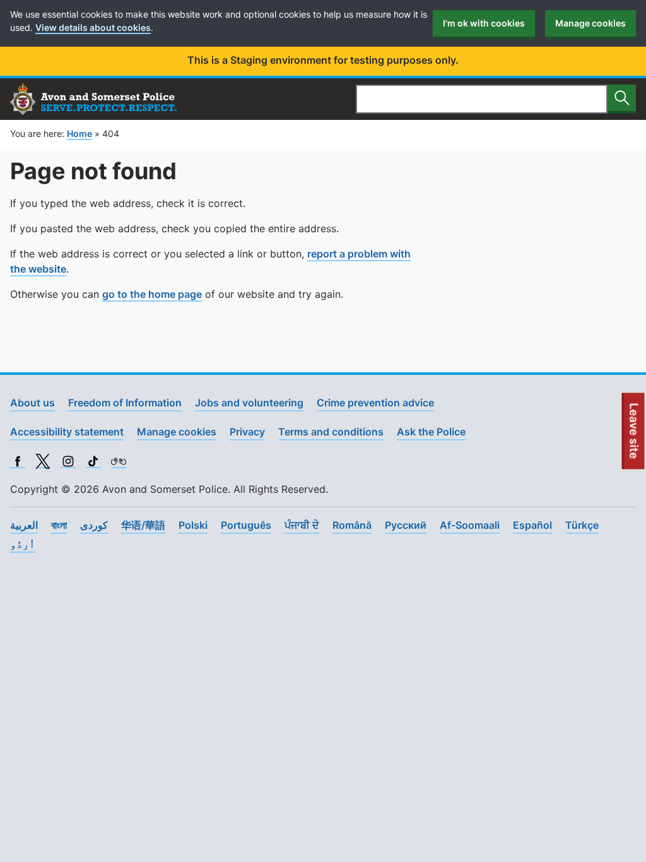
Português (246, 525)
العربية (24, 525)
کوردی (94, 525)
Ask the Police (431, 431)
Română (352, 525)
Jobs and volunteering (249, 402)
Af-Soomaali (470, 525)
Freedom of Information (125, 402)
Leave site (635, 436)
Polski (193, 525)
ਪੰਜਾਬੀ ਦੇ (302, 525)
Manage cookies (590, 23)
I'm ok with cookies (484, 23)
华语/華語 (143, 525)
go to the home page (152, 294)
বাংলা (59, 525)
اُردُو (22, 544)
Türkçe (582, 525)
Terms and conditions (331, 431)
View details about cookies (93, 27)
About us (32, 402)
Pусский (405, 525)
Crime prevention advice (375, 402)
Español (532, 525)
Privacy (247, 431)
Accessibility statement (67, 431)
